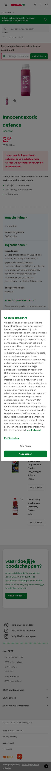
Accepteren (25, 453)
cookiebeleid (34, 430)
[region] (25, 385)
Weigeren (25, 445)
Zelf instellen (11, 438)
